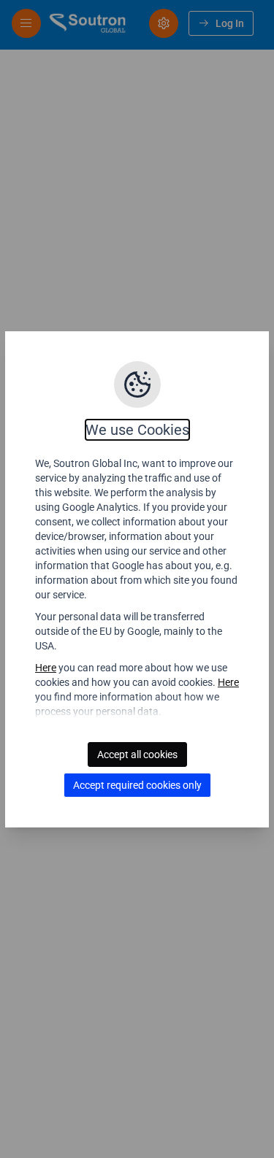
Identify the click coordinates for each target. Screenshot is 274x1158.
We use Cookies (137, 430)
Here (45, 667)
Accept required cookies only (137, 785)
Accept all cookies (137, 754)
